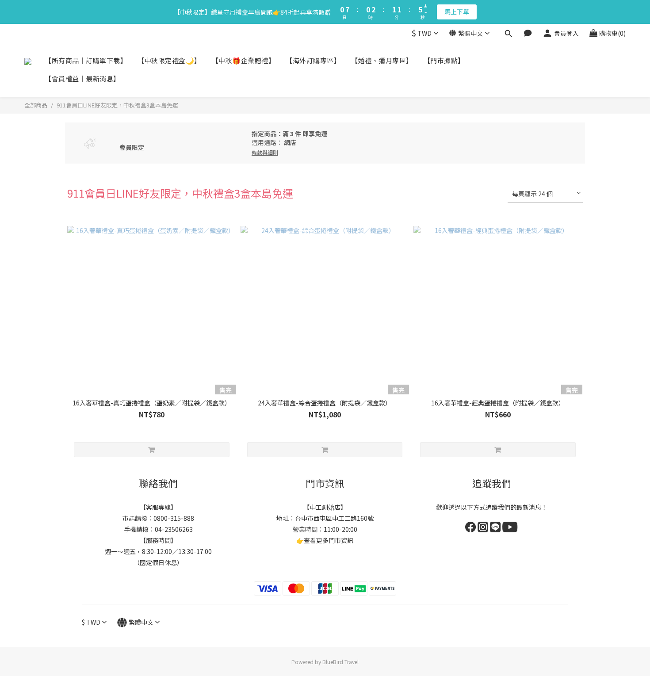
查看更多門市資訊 (328, 540)
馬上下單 (456, 11)
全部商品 (35, 105)
